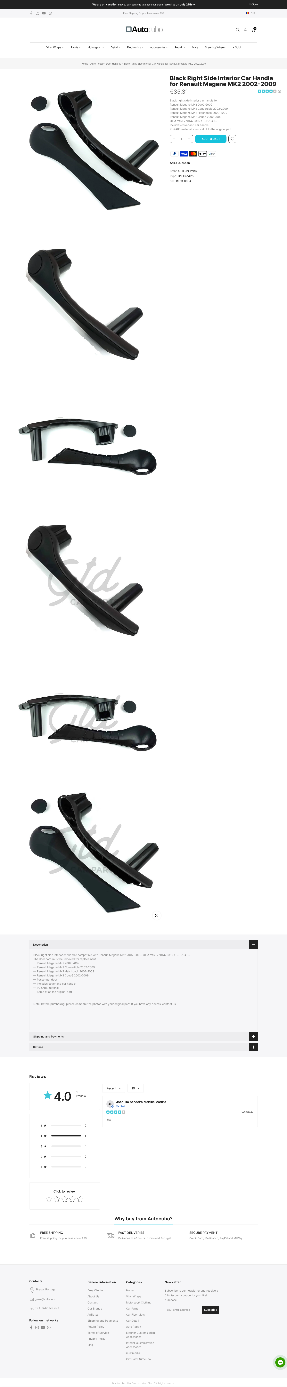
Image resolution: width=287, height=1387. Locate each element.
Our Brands (94, 1308)
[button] (64, 1125)
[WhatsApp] (50, 13)
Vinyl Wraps (53, 47)
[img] (267, 92)
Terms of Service (98, 1332)
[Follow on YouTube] (44, 13)
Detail (114, 47)
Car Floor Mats (135, 1314)
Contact (92, 1302)
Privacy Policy (96, 1338)
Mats (195, 47)
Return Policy (95, 1326)
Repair (179, 47)
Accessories (157, 47)
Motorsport (94, 47)
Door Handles (114, 63)
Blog (90, 1344)
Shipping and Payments (102, 1320)
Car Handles (185, 176)
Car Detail (132, 1320)
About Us (93, 1296)
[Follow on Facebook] (31, 13)
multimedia (133, 1353)
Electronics (134, 47)
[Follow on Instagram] (37, 13)
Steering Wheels (215, 47)
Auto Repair (97, 63)
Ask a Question (180, 162)
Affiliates (92, 1314)
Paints (74, 47)
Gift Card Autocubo (138, 1359)
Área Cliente (95, 1290)
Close (34, 4)
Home (84, 63)
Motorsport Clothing (139, 1302)
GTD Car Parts (187, 170)
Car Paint (132, 1308)
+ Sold (237, 47)
